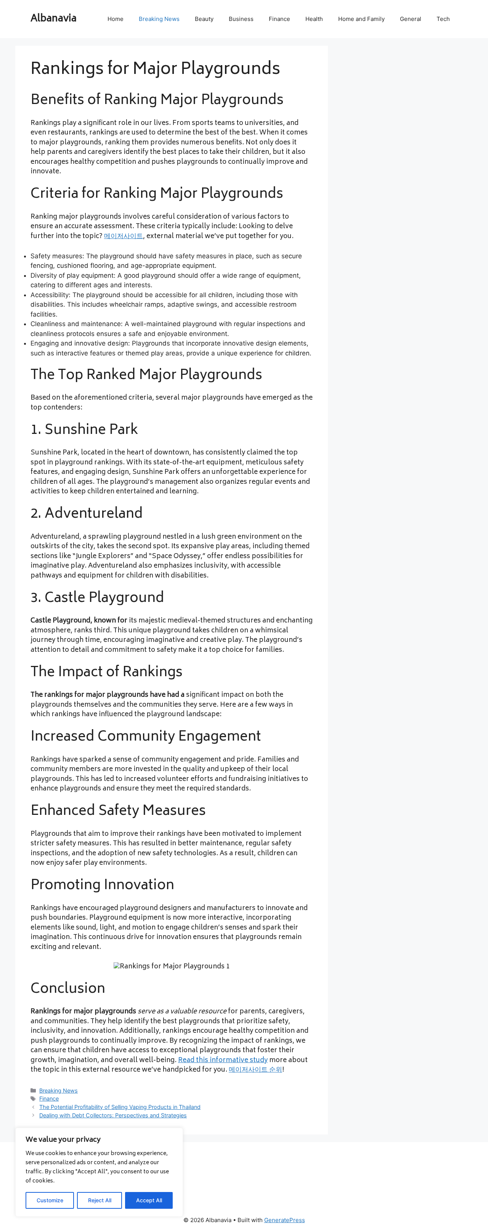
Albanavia (53, 19)
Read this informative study (223, 1060)
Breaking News (159, 18)
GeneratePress (284, 1220)
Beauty (204, 18)
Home (116, 18)
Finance (279, 18)
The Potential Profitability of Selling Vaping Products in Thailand (120, 1107)
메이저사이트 (123, 236)
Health (314, 18)
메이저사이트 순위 (255, 1070)
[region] (99, 1172)
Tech (443, 18)
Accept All (149, 1200)
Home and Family (361, 18)
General (410, 18)
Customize (50, 1200)
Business (241, 18)
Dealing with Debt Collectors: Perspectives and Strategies (113, 1115)
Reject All (99, 1200)
